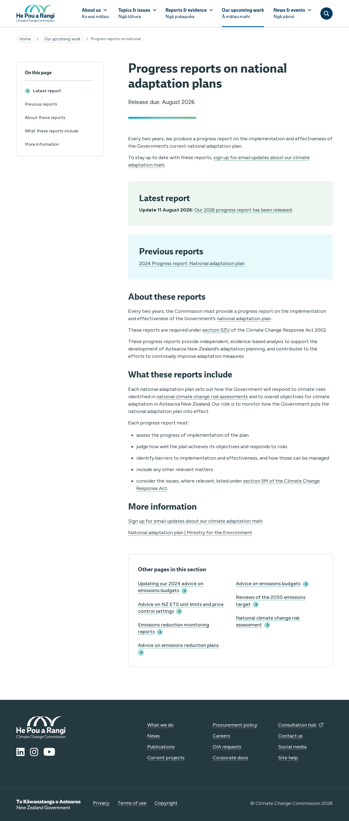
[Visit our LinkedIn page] (20, 752)
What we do (160, 725)
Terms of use (132, 803)
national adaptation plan (244, 319)
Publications (161, 747)
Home (25, 39)
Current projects (166, 758)
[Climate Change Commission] (35, 13)
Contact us (290, 736)
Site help (288, 758)
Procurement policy (235, 725)
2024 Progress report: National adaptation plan (192, 263)
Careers (221, 736)
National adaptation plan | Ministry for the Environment (190, 533)
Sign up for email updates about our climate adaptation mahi (195, 521)
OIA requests (227, 747)
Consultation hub (297, 725)
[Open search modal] (326, 13)
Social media (292, 747)
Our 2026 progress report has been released (243, 210)
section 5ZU (216, 330)
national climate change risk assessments (202, 397)
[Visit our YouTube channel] (49, 752)
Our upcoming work (62, 39)
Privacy (101, 803)
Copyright (166, 803)
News (153, 736)
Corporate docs (230, 758)
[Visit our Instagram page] (34, 752)
